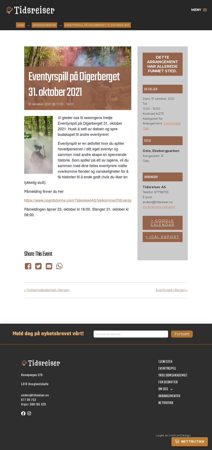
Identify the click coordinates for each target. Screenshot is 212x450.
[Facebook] (28, 266)
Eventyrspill (172, 123)
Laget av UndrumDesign (173, 435)
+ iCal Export (162, 237)
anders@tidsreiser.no (35, 395)
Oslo (146, 128)
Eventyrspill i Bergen (172, 290)
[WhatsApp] (59, 266)
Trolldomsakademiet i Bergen (46, 290)
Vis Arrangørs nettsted (159, 207)
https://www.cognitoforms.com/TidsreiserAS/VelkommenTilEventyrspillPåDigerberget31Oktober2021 (106, 200)
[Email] (49, 266)
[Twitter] (38, 266)
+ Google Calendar (163, 223)
